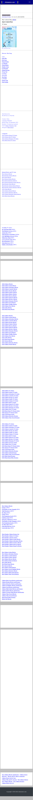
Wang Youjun (5, 61)
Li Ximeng (4, 63)
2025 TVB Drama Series (8, 449)
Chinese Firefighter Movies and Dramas (12, 585)
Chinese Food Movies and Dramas (10, 587)
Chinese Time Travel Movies (9, 594)
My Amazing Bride (6, 229)
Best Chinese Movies (7, 174)
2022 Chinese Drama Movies (9, 190)
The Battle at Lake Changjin (9, 509)
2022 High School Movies (8, 196)
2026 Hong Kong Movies (8, 309)
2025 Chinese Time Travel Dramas (11, 454)
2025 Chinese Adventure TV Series (10, 427)
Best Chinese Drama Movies (9, 179)
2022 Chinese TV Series (6, 16)
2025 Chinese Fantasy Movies (9, 324)
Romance (11, 125)
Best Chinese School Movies (9, 567)
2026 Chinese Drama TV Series (10, 397)
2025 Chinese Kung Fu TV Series (10, 437)
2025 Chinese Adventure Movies (10, 319)
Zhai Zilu (4, 58)
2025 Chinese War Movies (8, 336)
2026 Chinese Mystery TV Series (10, 405)
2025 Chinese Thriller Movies (9, 334)
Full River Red (5, 517)
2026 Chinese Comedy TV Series (10, 395)
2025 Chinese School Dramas (9, 452)
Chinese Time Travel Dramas (9, 595)
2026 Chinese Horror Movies (9, 295)
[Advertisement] (16, 9)
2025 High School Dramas (8, 456)
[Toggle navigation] (29, 2)
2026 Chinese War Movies (8, 306)
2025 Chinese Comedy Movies (9, 320)
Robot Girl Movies (6, 599)
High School (10, 127)
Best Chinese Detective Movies (9, 570)
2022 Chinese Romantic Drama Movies (11, 194)
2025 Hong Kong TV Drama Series (11, 446)
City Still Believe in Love (8, 236)
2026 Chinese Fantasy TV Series (10, 400)
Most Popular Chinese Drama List (10, 534)
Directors (4, 776)
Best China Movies (6, 177)
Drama (7, 125)
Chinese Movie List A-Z (8, 783)
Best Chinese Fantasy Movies (9, 557)
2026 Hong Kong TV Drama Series (11, 411)
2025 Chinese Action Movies (9, 317)
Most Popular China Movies (8, 184)
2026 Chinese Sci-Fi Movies (9, 302)
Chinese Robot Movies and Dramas (11, 590)
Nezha (3, 514)
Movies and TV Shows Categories (16, 776)
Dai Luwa (4, 60)
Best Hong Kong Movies (8, 564)
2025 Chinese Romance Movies (10, 330)
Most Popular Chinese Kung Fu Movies (12, 546)
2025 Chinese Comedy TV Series (10, 429)
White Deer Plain (6, 237)
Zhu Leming (5, 82)
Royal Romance (6, 241)
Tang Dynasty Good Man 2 (9, 234)
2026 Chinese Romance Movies (10, 301)
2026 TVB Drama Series (8, 414)
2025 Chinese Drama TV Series (10, 430)
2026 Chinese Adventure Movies (10, 287)
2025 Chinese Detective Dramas (10, 451)
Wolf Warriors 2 (6, 511)
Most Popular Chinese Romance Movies (11, 187)
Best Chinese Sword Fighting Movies (11, 569)
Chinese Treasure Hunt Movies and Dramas (13, 592)
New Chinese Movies (7, 781)
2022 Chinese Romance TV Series (10, 138)
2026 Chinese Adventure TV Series (10, 394)
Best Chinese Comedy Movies (9, 555)
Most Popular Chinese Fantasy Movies (11, 542)
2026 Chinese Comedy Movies (9, 289)
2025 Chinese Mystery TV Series (10, 439)
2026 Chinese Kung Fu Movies (9, 297)
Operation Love (6, 243)
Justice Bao (5, 232)
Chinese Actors (23, 774)
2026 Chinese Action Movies (9, 285)
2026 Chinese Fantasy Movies (9, 292)
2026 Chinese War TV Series (9, 409)
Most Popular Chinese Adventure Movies (12, 541)
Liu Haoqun (5, 68)
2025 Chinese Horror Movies (9, 325)
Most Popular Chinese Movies (9, 175)
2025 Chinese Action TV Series (9, 425)
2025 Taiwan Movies (7, 341)
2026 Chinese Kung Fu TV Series (10, 404)
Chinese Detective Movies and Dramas (11, 583)
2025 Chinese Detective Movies (10, 342)
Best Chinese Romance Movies (9, 180)
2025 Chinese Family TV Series (10, 432)
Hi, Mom (4, 512)
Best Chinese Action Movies (9, 552)
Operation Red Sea (6, 526)
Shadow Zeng (5, 67)
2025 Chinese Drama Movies (9, 322)
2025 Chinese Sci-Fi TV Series (9, 442)
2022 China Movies (6, 189)
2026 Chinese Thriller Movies (9, 304)
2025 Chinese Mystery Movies (9, 329)
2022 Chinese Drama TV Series (9, 135)
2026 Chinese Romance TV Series (10, 407)
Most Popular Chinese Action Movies (11, 539)
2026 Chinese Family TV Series (10, 399)
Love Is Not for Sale (7, 239)
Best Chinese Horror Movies (9, 559)
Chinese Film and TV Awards (9, 779)
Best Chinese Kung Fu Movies (9, 560)
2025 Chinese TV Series (8, 423)
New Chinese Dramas (18, 781)
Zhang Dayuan (5, 70)
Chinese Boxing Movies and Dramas (11, 582)
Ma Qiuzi (4, 77)
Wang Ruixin (5, 65)
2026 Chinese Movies (7, 284)
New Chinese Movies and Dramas (10, 774)
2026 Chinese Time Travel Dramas (11, 417)
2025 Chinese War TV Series (9, 444)
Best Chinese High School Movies (10, 572)
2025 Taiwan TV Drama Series (10, 447)
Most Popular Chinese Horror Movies (11, 544)
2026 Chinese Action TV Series (9, 392)
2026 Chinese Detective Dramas (10, 416)
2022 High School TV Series (9, 140)
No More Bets (5, 524)
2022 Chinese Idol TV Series (9, 137)
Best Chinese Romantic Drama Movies (11, 182)
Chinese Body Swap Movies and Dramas (12, 580)
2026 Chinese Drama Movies (9, 290)
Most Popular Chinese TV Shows (10, 535)
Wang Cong (5, 80)
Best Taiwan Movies (7, 565)
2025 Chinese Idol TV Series (9, 435)
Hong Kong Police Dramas (8, 597)
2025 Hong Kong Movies (8, 339)
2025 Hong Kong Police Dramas (10, 457)
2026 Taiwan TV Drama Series (10, 412)
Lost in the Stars (6, 528)
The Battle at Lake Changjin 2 (9, 521)
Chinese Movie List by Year (9, 778)
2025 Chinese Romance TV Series (10, 440)
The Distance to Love (7, 231)
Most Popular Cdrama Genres (9, 537)
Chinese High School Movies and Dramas (12, 589)
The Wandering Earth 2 (8, 523)
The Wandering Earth (7, 516)
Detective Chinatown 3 (7, 519)
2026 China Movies (7, 307)
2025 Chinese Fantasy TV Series (10, 434)
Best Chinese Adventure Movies (10, 554)
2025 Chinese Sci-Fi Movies (9, 332)
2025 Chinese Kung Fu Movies (9, 327)
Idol (15, 125)
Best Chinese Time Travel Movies (10, 574)
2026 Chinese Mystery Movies (9, 299)
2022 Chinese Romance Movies (9, 192)
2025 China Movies (7, 337)
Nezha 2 (4, 507)
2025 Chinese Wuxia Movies (9, 344)
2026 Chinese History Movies (9, 294)
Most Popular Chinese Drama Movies (11, 185)
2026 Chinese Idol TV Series (9, 402)
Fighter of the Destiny (7, 244)
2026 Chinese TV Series (8, 390)
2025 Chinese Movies (7, 315)
